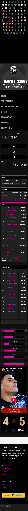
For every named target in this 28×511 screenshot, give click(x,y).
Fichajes (4, 111)
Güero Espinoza (11, 311)
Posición (23, 207)
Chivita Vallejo (11, 297)
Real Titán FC (6, 195)
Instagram (4, 487)
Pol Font (10, 260)
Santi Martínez (11, 252)
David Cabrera (11, 276)
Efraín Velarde (11, 321)
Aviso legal (4, 471)
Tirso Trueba (11, 315)
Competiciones (7, 101)
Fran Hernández (11, 210)
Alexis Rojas (10, 249)
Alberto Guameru (12, 224)
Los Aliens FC (6, 199)
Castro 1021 (11, 322)
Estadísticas (6, 122)
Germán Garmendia (12, 258)
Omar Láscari (11, 235)
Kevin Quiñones (11, 301)
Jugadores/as (6, 117)
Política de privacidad (7, 468)
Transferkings (14, 81)
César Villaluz (11, 280)
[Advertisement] (14, 49)
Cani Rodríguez (11, 217)
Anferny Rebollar (12, 283)
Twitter (3, 484)
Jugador (8, 207)
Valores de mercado (9, 106)
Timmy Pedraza (11, 221)
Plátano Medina (11, 273)
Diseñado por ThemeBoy (6, 506)
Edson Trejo (10, 238)
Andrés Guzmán (11, 242)
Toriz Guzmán (11, 245)
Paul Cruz (9, 228)
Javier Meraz (10, 231)
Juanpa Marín (11, 287)
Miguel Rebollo (11, 290)
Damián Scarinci (11, 304)
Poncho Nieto (11, 294)
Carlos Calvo (10, 214)
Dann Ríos (10, 308)
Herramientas (7, 127)
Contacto (4, 474)
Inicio (3, 95)
